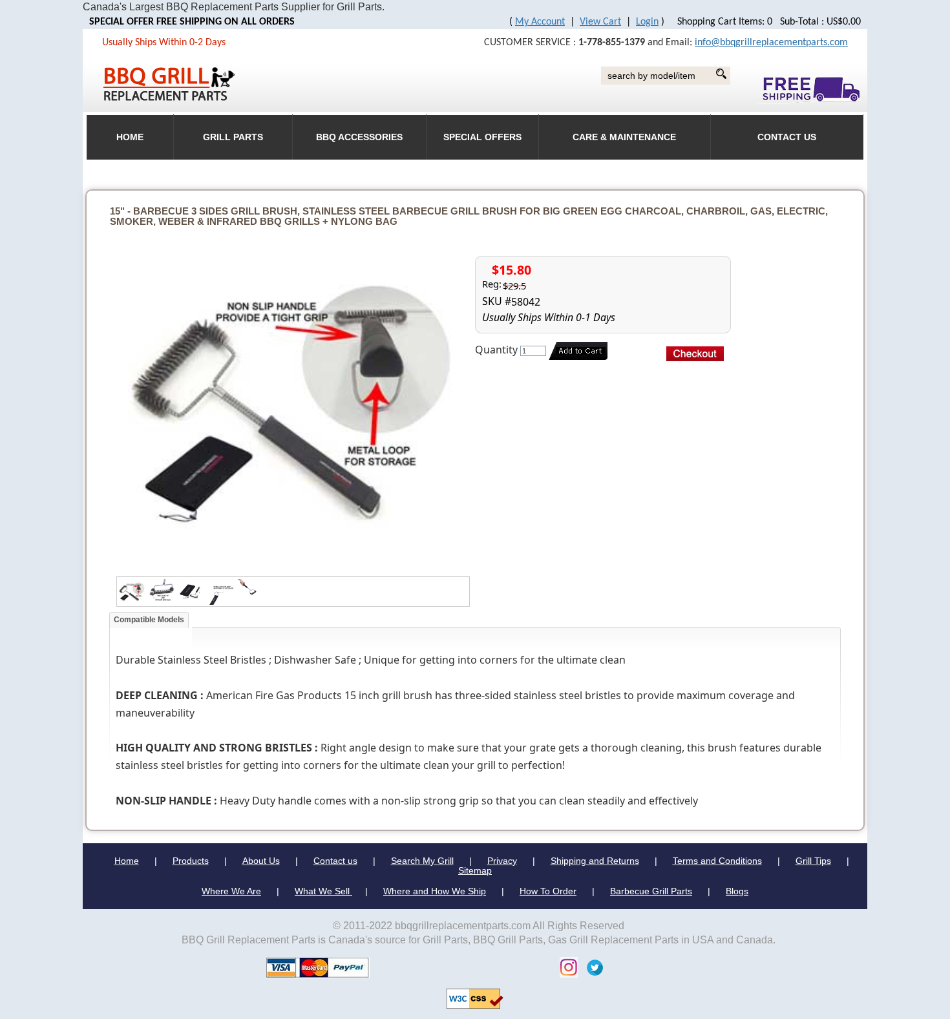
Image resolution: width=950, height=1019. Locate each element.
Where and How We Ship (434, 891)
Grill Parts (233, 137)
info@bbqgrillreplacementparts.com (771, 42)
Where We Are (231, 891)
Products (191, 861)
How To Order (548, 891)
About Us (261, 861)
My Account (540, 22)
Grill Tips (813, 861)
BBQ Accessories (359, 137)
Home (126, 861)
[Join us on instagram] (565, 966)
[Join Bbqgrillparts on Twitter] (591, 966)
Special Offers (482, 137)
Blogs (737, 891)
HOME (129, 137)
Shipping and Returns (595, 861)
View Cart (600, 22)
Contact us (335, 861)
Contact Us (786, 137)
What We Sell (323, 891)
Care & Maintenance (624, 137)
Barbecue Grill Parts (651, 891)
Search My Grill (422, 861)
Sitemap (475, 870)
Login (647, 22)
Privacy (502, 861)
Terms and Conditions (717, 861)
